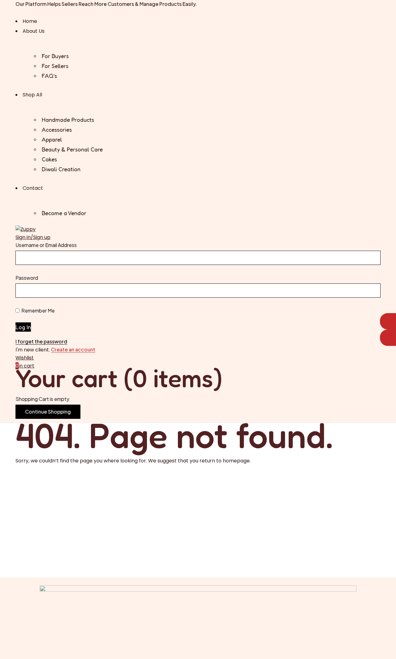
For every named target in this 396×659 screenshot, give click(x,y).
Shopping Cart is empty (42, 399)
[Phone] (388, 338)
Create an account (73, 350)
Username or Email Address (46, 245)
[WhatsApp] (388, 321)
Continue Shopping (48, 411)
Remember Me (37, 310)
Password (26, 277)
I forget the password (41, 341)
